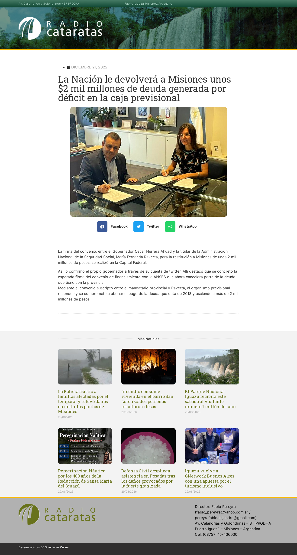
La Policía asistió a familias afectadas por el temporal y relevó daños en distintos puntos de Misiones (83, 401)
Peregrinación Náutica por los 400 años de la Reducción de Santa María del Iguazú (85, 478)
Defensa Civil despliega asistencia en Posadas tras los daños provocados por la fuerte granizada (148, 478)
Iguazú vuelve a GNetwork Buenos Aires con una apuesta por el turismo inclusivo (209, 478)
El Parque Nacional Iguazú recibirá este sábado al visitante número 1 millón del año (210, 399)
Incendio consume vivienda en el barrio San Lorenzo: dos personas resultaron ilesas (147, 399)
